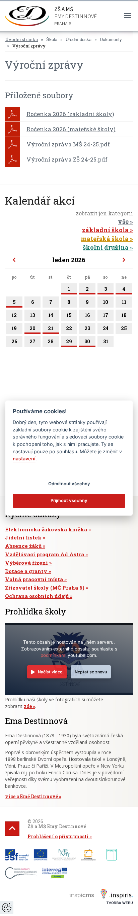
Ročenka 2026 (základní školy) (70, 114)
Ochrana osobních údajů (37, 596)
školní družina (106, 247)
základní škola (105, 230)
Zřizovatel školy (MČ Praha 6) (44, 587)
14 (50, 315)
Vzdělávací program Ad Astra (44, 554)
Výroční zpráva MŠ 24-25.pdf (68, 144)
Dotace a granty (26, 571)
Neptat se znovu (91, 671)
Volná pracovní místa (34, 579)
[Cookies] (6, 907)
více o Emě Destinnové (31, 796)
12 (14, 315)
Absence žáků (23, 545)
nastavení (24, 458)
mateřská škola (105, 239)
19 (14, 328)
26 (14, 341)
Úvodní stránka (21, 39)
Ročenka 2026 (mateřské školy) (71, 129)
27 (32, 341)
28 (51, 341)
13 (32, 315)
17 (105, 315)
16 (87, 315)
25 (124, 328)
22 (69, 328)
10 (105, 302)
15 (69, 315)
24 (106, 328)
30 (87, 341)
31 (105, 341)
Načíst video (50, 671)
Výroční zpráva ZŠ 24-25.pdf (67, 159)
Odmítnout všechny (69, 483)
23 (87, 328)
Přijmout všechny (69, 500)
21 (50, 328)
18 (124, 315)
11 (124, 302)
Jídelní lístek (23, 537)
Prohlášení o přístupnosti (57, 836)
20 (32, 328)
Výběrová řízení (26, 562)
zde (28, 706)
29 (69, 341)
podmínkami (53, 655)
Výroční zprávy (29, 46)
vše (123, 221)
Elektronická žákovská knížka (46, 529)
